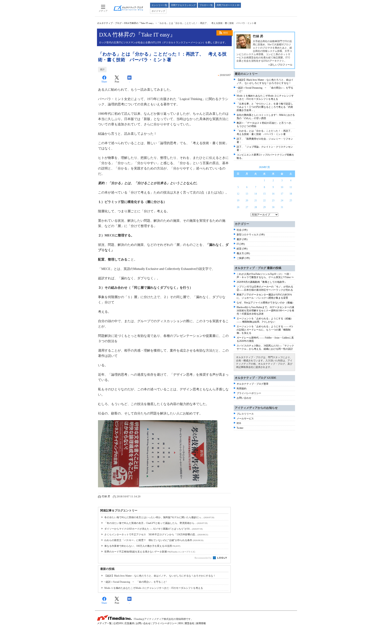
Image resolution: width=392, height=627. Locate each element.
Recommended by (203, 558)
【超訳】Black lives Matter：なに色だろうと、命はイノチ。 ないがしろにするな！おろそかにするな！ (160, 575)
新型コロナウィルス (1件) (251, 234)
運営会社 (189, 623)
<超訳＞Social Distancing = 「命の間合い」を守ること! (135, 581)
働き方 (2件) (243, 253)
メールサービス (245, 418)
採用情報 (201, 623)
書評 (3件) (242, 239)
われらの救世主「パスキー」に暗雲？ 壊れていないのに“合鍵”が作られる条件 (153, 540)
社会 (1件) (242, 229)
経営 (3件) (242, 248)
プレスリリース (245, 413)
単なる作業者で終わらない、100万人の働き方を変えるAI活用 (142, 546)
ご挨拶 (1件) (243, 258)
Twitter (240, 428)
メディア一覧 (104, 623)
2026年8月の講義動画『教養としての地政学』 (262, 282)
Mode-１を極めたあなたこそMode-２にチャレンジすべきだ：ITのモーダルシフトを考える (153, 588)
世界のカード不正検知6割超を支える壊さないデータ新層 (149, 551)
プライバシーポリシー (249, 393)
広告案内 (129, 623)
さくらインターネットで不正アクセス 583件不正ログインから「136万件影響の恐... (156, 534)
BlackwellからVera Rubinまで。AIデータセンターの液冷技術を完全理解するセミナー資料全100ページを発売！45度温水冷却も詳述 (265, 310)
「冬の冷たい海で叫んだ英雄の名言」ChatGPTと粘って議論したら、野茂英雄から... (155, 523)
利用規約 (241, 388)
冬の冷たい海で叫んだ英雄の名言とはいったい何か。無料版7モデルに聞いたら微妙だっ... (159, 517)
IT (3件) (241, 244)
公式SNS (118, 623)
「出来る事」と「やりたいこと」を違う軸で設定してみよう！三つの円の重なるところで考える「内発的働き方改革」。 (265, 107)
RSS (225, 32)
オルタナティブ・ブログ (109, 23)
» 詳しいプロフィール (280, 64)
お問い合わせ (244, 397)
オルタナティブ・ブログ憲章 (252, 383)
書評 (102, 69)
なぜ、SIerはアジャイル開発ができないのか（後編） (266, 302)
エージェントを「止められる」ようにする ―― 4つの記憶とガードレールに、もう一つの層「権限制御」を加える (265, 329)
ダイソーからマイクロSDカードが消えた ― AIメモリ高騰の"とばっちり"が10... (153, 528)
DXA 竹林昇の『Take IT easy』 (139, 23)
